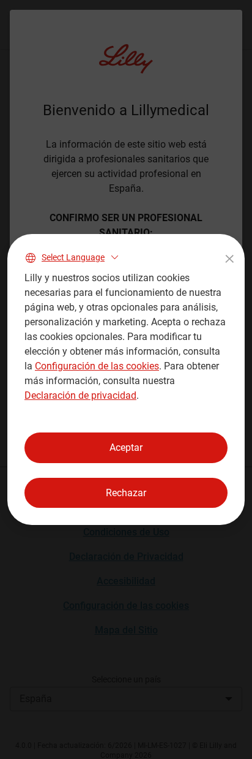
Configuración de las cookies (97, 366)
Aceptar (126, 447)
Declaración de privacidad (80, 395)
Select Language (73, 257)
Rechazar (126, 493)
